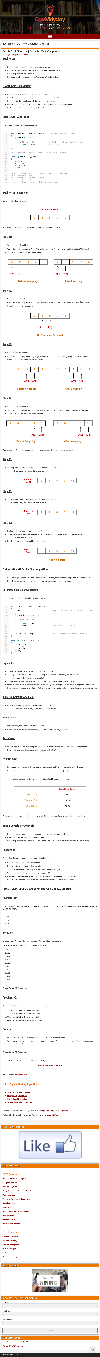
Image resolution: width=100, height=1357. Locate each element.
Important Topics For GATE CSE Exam (18, 1342)
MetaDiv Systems (38, 1354)
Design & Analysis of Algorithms (17, 55)
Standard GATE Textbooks (13, 1346)
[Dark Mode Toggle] (92, 1349)
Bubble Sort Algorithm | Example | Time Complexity (31, 51)
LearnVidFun (52, 1115)
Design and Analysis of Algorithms (54, 1111)
